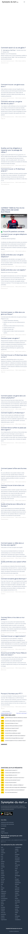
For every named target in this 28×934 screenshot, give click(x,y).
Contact (3, 831)
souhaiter (17, 888)
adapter (2, 916)
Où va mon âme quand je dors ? (11, 792)
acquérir (17, 910)
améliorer (17, 907)
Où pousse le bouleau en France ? (11, 723)
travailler (3, 907)
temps (2, 870)
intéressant (3, 891)
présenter (17, 891)
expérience (17, 861)
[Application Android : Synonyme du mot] (7, 813)
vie (1, 886)
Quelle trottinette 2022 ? (6, 713)
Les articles (3, 826)
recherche (3, 900)
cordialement (18, 847)
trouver (2, 865)
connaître (3, 895)
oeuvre (2, 881)
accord (16, 918)
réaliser (2, 888)
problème (17, 854)
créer (2, 858)
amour (2, 863)
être (16, 852)
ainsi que (3, 912)
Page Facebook (4, 833)
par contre (17, 900)
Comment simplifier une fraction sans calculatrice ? (15, 735)
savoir (16, 873)
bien (2, 859)
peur (16, 914)
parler (2, 902)
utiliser (2, 873)
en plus (2, 849)
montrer (3, 875)
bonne (2, 882)
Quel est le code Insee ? (21, 713)
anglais (16, 849)
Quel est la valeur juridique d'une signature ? (13, 720)
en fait (16, 866)
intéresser (17, 881)
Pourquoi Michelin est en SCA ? (11, 775)
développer (17, 875)
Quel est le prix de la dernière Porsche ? (12, 780)
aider (16, 886)
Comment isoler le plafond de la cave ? (12, 772)
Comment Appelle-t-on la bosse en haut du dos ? (14, 777)
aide (2, 884)
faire (2, 847)
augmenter (17, 865)
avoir (2, 854)
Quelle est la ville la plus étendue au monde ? (14, 725)
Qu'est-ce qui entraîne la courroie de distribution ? (15, 790)
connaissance (4, 898)
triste (2, 905)
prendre (2, 861)
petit (16, 870)
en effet (16, 851)
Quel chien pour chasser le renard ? (12, 728)
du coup (3, 879)
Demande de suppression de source (8, 116)
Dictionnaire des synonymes (7, 824)
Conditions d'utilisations (14, 931)
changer (17, 879)
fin (15, 877)
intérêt (16, 912)
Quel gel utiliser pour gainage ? (11, 730)
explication (17, 902)
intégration (3, 893)
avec (16, 903)
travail (16, 856)
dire (16, 863)
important (17, 859)
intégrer (16, 893)
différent (17, 884)
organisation (4, 919)
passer (16, 909)
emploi (16, 898)
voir (2, 868)
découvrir (17, 889)
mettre (2, 851)
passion (3, 918)
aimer (16, 868)
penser (2, 903)
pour (2, 856)
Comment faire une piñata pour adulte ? (13, 733)
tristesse (3, 909)
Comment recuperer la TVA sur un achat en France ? (15, 740)
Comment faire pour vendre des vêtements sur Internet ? (16, 718)
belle (2, 889)
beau (16, 896)
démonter (17, 895)
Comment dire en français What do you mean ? (14, 738)
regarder (17, 905)
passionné (3, 914)
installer (3, 866)
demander (17, 858)
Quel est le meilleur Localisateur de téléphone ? (14, 785)
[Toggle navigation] (24, 2)
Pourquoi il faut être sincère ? (11, 782)
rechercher (17, 916)
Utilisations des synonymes (7, 822)
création (3, 910)
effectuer (3, 896)
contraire (3, 852)
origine (2, 877)
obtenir (2, 872)
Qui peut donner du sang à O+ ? (11, 770)
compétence (18, 919)
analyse (17, 872)
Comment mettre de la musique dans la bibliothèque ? (15, 787)
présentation (18, 882)
